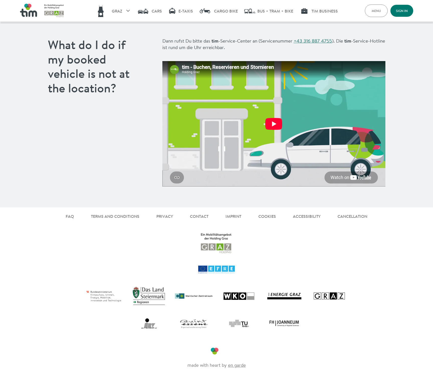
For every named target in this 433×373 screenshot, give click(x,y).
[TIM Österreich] (28, 10)
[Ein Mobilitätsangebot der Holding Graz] (54, 10)
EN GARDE (237, 365)
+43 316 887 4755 (313, 41)
